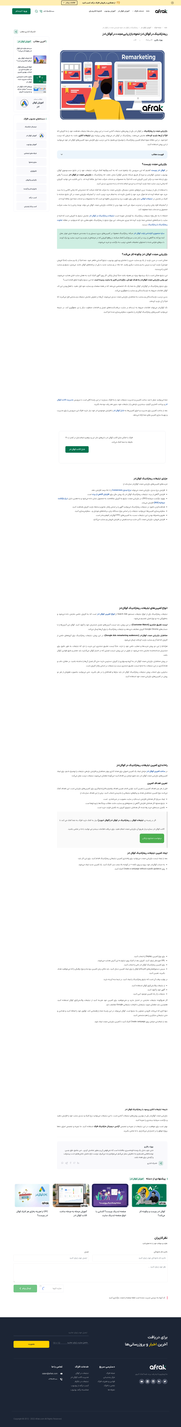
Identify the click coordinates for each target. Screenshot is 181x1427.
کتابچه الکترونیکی (95, 11)
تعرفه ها (111, 1390)
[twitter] (164, 1381)
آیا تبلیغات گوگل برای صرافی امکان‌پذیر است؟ (24, 59)
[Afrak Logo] (143, 1367)
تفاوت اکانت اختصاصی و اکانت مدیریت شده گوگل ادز (24, 79)
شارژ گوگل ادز (118, 410)
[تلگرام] (66, 1162)
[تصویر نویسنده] (165, 40)
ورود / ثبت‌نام (21, 11)
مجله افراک (157, 28)
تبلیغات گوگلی (147, 199)
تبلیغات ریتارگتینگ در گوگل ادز (102, 216)
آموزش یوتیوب (109, 11)
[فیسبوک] (71, 1163)
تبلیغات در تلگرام (82, 1381)
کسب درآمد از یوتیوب (80, 1385)
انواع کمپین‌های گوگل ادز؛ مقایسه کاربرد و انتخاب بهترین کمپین (25, 69)
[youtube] (141, 1381)
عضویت (31, 1344)
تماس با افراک (109, 1385)
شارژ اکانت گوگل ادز (77, 449)
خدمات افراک (139, 11)
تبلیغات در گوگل (82, 1373)
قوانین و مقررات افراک (106, 1381)
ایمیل (86, 1252)
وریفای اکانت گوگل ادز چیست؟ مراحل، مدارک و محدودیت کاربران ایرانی (24, 89)
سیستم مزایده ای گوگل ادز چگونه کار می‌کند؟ (24, 49)
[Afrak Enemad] (56, 1388)
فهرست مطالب (157, 154)
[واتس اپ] (62, 1163)
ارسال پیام (26, 1288)
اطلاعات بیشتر (70, 3)
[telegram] (159, 1381)
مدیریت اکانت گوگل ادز (80, 1377)
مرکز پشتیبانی (109, 1377)
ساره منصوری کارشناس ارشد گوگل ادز (149, 233)
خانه (147, 11)
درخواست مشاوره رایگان (152, 838)
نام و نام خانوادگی (160, 1252)
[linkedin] (147, 1381)
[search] (36, 11)
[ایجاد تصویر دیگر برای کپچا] (40, 1286)
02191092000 (53, 1379)
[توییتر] (74, 1163)
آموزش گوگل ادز (124, 11)
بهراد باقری (158, 40)
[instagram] (153, 1381)
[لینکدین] (78, 1163)
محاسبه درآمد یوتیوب (80, 1390)
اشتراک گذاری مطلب (27, 32)
